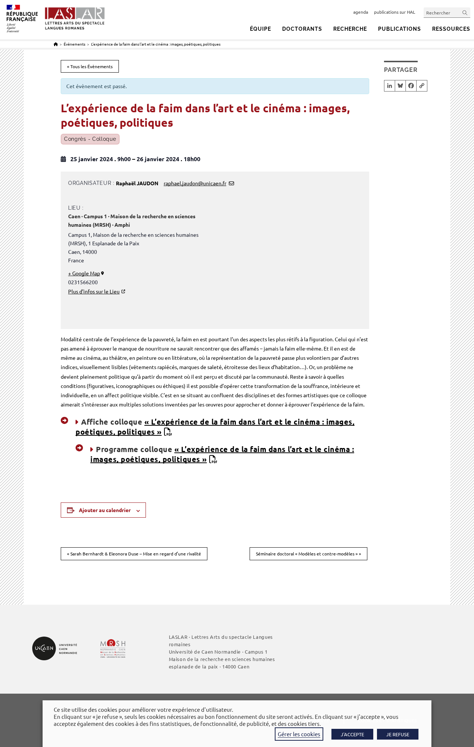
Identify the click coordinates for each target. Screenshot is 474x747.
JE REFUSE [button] (397, 734)
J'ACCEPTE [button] (352, 734)
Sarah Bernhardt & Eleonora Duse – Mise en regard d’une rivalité (134, 554)
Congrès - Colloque (90, 139)
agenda (360, 12)
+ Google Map (84, 273)
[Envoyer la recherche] (465, 12)
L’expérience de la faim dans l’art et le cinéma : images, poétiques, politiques (155, 44)
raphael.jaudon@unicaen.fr (195, 183)
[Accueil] (56, 44)
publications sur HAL (394, 12)
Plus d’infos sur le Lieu (94, 291)
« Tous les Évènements (90, 66)
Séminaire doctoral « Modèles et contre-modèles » (308, 554)
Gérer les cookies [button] (299, 733)
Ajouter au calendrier (105, 510)
